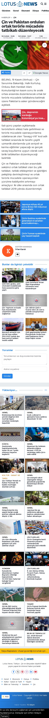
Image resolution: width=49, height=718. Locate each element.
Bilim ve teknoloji (36, 633)
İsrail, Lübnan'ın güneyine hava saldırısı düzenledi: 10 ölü (37, 417)
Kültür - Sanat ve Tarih (13, 682)
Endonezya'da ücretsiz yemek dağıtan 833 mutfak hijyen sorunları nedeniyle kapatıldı (12, 419)
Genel (16, 11)
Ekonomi (26, 11)
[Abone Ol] (40, 73)
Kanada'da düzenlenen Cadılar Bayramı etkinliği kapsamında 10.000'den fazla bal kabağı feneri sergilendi (11, 577)
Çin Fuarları (33, 537)
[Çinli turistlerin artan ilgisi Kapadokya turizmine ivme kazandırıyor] (36, 274)
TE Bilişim (31, 705)
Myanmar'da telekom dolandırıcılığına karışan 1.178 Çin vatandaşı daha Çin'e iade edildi (36, 450)
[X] (18, 672)
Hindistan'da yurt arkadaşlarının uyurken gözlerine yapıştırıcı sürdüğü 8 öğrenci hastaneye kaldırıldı (12, 639)
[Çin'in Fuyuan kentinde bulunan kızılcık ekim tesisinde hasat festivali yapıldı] (37, 594)
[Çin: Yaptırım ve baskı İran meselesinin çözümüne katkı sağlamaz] (13, 300)
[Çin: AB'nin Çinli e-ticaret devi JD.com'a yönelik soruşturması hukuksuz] (36, 300)
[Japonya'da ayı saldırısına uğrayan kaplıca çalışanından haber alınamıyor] (37, 498)
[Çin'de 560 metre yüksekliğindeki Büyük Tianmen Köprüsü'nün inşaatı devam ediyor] (12, 594)
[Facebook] (13, 672)
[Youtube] (35, 672)
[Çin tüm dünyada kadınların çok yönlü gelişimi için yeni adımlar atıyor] (12, 527)
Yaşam (30, 604)
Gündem (6, 11)
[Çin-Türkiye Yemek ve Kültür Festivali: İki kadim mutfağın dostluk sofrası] (12, 466)
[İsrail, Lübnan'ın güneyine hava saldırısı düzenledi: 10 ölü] (37, 403)
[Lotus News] (19, 3)
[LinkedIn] (31, 672)
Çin (14, 17)
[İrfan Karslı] (7, 251)
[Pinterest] (22, 672)
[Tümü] (46, 390)
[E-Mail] (17, 255)
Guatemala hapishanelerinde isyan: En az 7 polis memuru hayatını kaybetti (10, 450)
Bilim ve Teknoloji (11, 684)
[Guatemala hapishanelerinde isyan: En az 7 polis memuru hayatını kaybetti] (12, 434)
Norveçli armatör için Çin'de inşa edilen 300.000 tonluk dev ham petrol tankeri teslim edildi (11, 336)
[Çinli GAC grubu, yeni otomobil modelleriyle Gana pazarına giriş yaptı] (13, 275)
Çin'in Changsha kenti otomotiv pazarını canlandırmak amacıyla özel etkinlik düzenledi (36, 543)
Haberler (6, 17)
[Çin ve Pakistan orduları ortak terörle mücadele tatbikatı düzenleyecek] (24, 55)
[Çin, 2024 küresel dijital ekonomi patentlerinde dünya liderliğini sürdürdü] (37, 624)
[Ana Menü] (45, 4)
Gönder (7, 376)
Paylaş (7, 72)
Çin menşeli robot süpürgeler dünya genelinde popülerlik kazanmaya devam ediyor (36, 482)
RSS (7, 697)
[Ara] (42, 4)
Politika (45, 11)
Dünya (36, 11)
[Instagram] (27, 672)
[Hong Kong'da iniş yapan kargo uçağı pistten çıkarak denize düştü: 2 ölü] (12, 498)
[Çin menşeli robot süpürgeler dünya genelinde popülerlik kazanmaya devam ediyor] (37, 466)
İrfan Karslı (20, 249)
